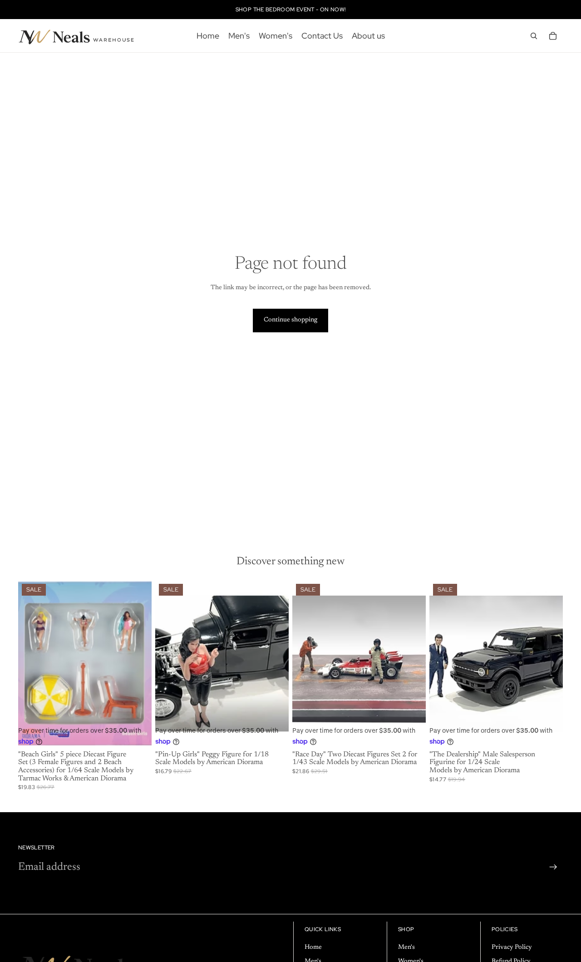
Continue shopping (290, 320)
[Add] (137, 733)
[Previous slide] (168, 664)
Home (313, 947)
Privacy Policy (512, 947)
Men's (406, 947)
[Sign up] (553, 867)
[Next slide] (275, 664)
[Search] (534, 36)
